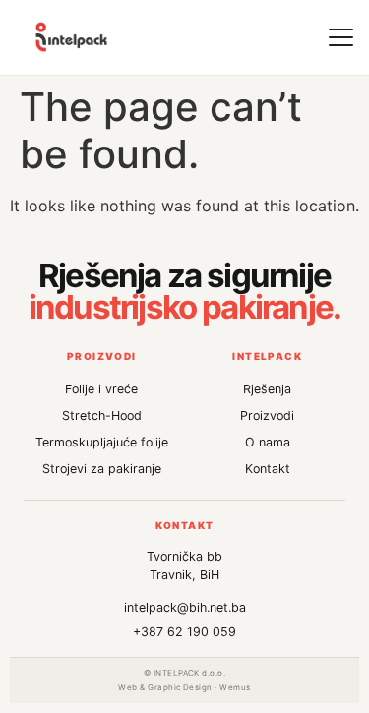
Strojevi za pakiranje (101, 468)
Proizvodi (267, 415)
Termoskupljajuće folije (101, 442)
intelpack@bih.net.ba (185, 607)
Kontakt (267, 468)
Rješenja (267, 389)
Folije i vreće (101, 389)
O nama (267, 442)
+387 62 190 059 (184, 631)
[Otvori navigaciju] (340, 37)
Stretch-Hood (102, 415)
